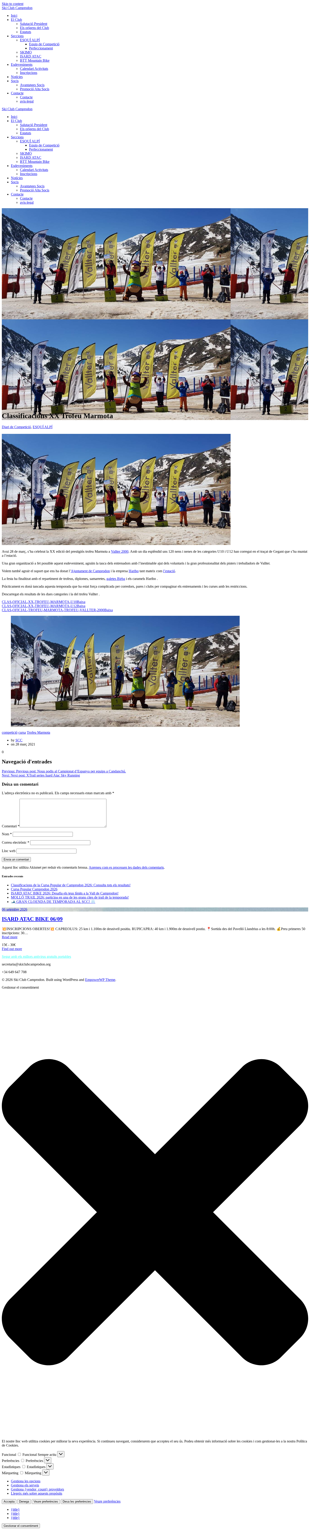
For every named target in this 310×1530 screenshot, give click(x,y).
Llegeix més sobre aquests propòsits (36, 1493)
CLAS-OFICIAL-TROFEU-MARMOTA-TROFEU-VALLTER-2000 (53, 610)
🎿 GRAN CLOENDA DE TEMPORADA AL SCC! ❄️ (53, 902)
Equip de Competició (44, 44)
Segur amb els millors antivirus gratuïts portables (36, 956)
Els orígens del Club (34, 28)
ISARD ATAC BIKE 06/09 (32, 919)
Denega (24, 1501)
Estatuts (25, 32)
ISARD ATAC (30, 56)
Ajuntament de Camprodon (90, 571)
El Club (16, 20)
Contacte (17, 93)
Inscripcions (28, 73)
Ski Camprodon (17, 8)
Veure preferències (46, 1501)
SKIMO (26, 52)
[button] (155, 1213)
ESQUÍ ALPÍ (30, 40)
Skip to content (12, 4)
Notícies (17, 77)
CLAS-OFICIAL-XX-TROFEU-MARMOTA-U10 (39, 602)
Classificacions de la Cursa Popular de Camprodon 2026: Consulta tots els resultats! (70, 885)
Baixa (81, 602)
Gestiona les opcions (25, 1481)
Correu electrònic (15, 842)
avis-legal (27, 101)
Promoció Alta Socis (34, 89)
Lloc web (8, 851)
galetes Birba (115, 579)
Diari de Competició (16, 427)
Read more (9, 937)
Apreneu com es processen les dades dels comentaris (126, 867)
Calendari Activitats (34, 69)
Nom (7, 834)
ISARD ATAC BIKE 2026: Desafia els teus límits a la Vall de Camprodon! (64, 893)
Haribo (134, 571)
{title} (15, 1509)
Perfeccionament (41, 48)
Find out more (12, 949)
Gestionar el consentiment (21, 1526)
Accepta (9, 1501)
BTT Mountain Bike (34, 60)
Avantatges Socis (32, 85)
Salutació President (33, 24)
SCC (18, 740)
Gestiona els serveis (25, 1485)
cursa (22, 732)
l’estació (169, 571)
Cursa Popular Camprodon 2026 (34, 889)
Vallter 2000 (119, 551)
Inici (14, 15)
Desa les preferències (77, 1501)
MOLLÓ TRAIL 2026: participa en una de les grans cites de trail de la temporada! (70, 897)
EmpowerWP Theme (100, 980)
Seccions (17, 36)
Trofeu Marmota (38, 732)
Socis (15, 81)
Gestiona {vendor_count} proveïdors (37, 1489)
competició (9, 732)
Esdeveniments (21, 64)
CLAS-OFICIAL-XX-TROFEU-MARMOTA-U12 (39, 606)
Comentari (11, 826)
